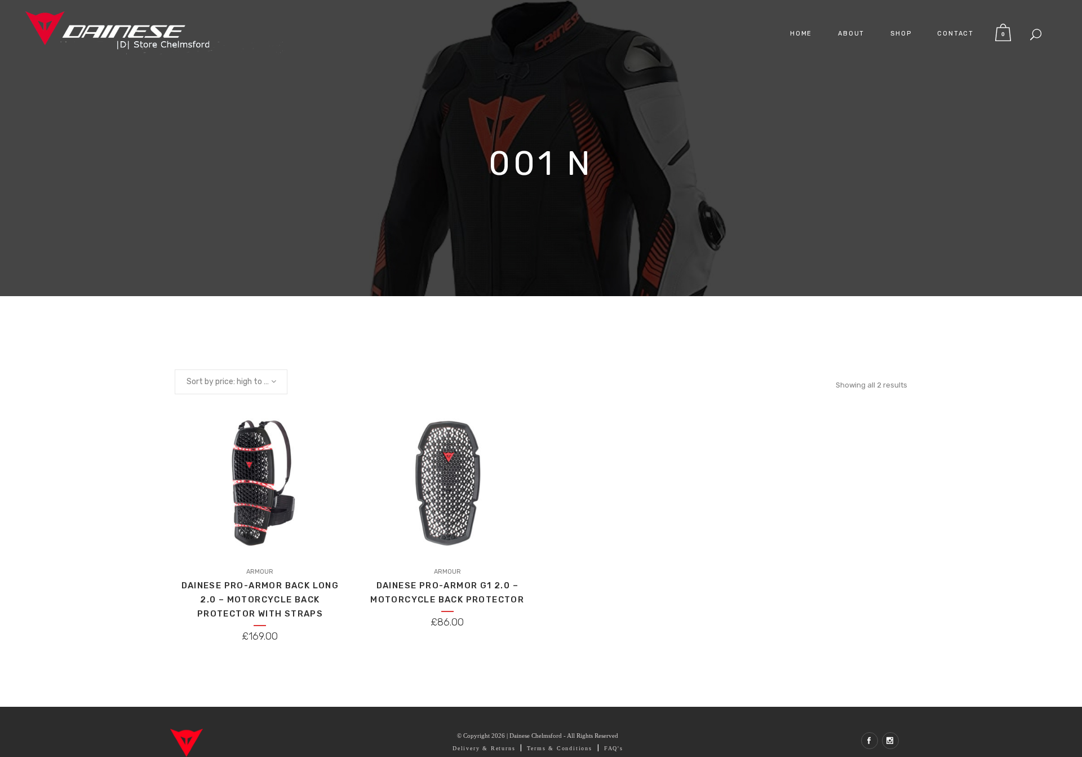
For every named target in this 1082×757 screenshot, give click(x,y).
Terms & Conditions (559, 748)
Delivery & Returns (484, 748)
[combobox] (231, 381)
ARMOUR (259, 571)
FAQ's (613, 748)
